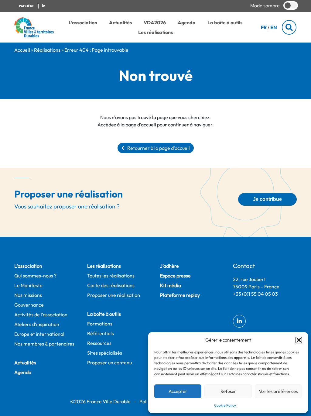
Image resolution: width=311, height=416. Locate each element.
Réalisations (47, 50)
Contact (244, 266)
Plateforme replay (180, 295)
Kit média (170, 285)
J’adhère (169, 266)
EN (273, 27)
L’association (83, 22)
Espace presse (175, 276)
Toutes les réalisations (111, 276)
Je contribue (267, 199)
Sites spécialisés (104, 353)
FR (264, 27)
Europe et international (39, 334)
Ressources (99, 343)
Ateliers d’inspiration (36, 324)
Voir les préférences (278, 391)
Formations (99, 324)
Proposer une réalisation (113, 295)
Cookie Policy (225, 405)
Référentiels (100, 333)
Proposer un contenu (109, 362)
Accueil (22, 50)
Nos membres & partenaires (44, 344)
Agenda (187, 22)
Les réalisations (155, 32)
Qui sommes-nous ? (35, 276)
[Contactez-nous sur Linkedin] (43, 6)
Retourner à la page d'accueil (157, 148)
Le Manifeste (28, 285)
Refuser (228, 391)
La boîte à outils (224, 22)
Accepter (178, 391)
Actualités (120, 22)
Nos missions (28, 295)
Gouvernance (29, 305)
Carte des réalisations (111, 285)
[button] (299, 340)
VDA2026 (155, 22)
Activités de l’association (40, 314)
